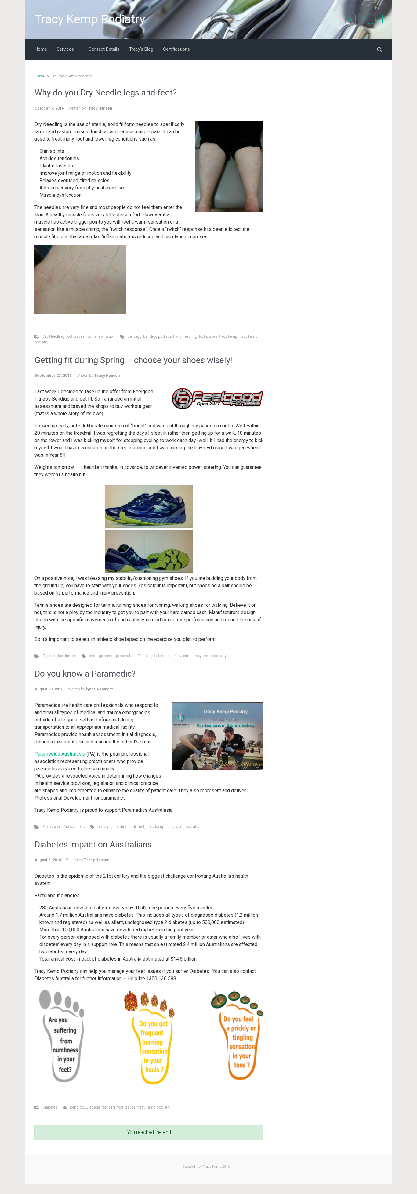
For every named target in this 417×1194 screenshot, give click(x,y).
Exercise (49, 655)
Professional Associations (63, 826)
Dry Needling (53, 336)
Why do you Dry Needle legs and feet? (105, 93)
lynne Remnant (99, 689)
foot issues (75, 336)
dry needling (186, 336)
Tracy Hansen (99, 108)
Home (41, 49)
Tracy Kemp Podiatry (89, 19)
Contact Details (104, 49)
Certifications (176, 49)
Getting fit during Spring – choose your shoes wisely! (133, 360)
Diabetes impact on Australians (93, 845)
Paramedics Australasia (59, 754)
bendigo (134, 336)
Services (65, 49)
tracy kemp (228, 336)
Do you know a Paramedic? (85, 674)
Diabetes (49, 1107)
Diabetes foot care (100, 1107)
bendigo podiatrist (158, 336)
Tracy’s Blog (141, 49)
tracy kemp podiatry (210, 655)
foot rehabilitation (100, 336)
